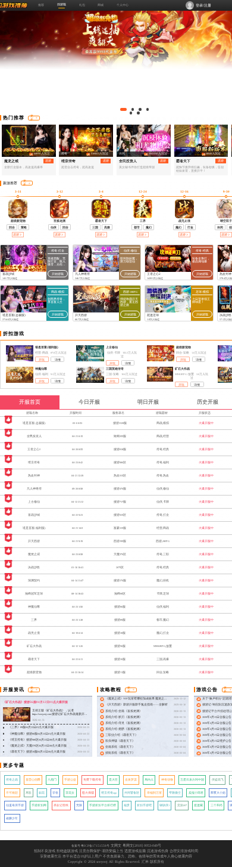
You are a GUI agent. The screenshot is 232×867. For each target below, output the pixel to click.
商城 (101, 5)
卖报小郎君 (196, 792)
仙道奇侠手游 (15, 805)
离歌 (29, 792)
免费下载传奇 (92, 779)
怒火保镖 (88, 792)
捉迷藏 (198, 805)
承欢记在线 (61, 805)
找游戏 (61, 4)
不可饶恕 (12, 792)
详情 (58, 359)
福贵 (127, 805)
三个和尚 (216, 805)
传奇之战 (12, 779)
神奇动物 (167, 779)
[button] (123, 109)
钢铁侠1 (164, 805)
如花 (42, 792)
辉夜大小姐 (218, 792)
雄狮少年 (12, 818)
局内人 (149, 779)
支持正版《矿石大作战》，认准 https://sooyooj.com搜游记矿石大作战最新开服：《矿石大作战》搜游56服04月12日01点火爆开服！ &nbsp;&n (59, 716)
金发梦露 (131, 779)
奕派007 (182, 805)
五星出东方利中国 (192, 779)
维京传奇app (109, 792)
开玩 (42, 359)
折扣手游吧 (144, 805)
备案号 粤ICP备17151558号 (90, 845)
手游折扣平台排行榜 (102, 805)
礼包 (82, 5)
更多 (31, 117)
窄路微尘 (175, 792)
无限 (79, 805)
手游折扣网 (39, 805)
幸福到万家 (154, 792)
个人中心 (122, 5)
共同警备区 (131, 792)
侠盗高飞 (218, 779)
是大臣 (113, 779)
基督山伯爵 (33, 779)
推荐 (41, 5)
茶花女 (69, 792)
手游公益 (70, 779)
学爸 (55, 792)
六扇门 (52, 779)
